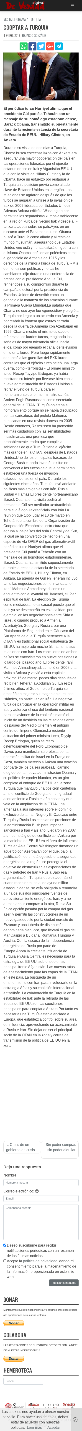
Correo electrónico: (19, 1191)
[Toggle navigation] (72, 5)
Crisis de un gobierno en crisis (20, 1147)
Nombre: (10, 1175)
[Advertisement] (41, 1092)
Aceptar (53, 1427)
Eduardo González (34, 35)
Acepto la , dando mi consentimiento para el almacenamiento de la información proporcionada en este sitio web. (41, 1269)
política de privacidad (40, 1261)
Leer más (34, 1427)
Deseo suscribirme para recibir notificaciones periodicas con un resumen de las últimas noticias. (40, 1250)
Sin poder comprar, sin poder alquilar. (61, 1147)
